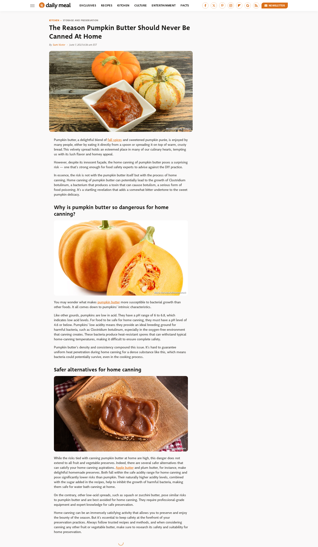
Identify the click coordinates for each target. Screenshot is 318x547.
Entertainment (164, 5)
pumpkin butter (109, 302)
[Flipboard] (239, 5)
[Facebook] (205, 5)
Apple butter (125, 468)
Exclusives (88, 5)
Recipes (106, 5)
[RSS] (256, 5)
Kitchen (123, 5)
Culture (140, 5)
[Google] (248, 5)
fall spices (115, 140)
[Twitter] (214, 5)
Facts (185, 5)
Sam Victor (59, 44)
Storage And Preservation (80, 20)
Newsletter (277, 5)
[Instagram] (231, 5)
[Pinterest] (222, 5)
